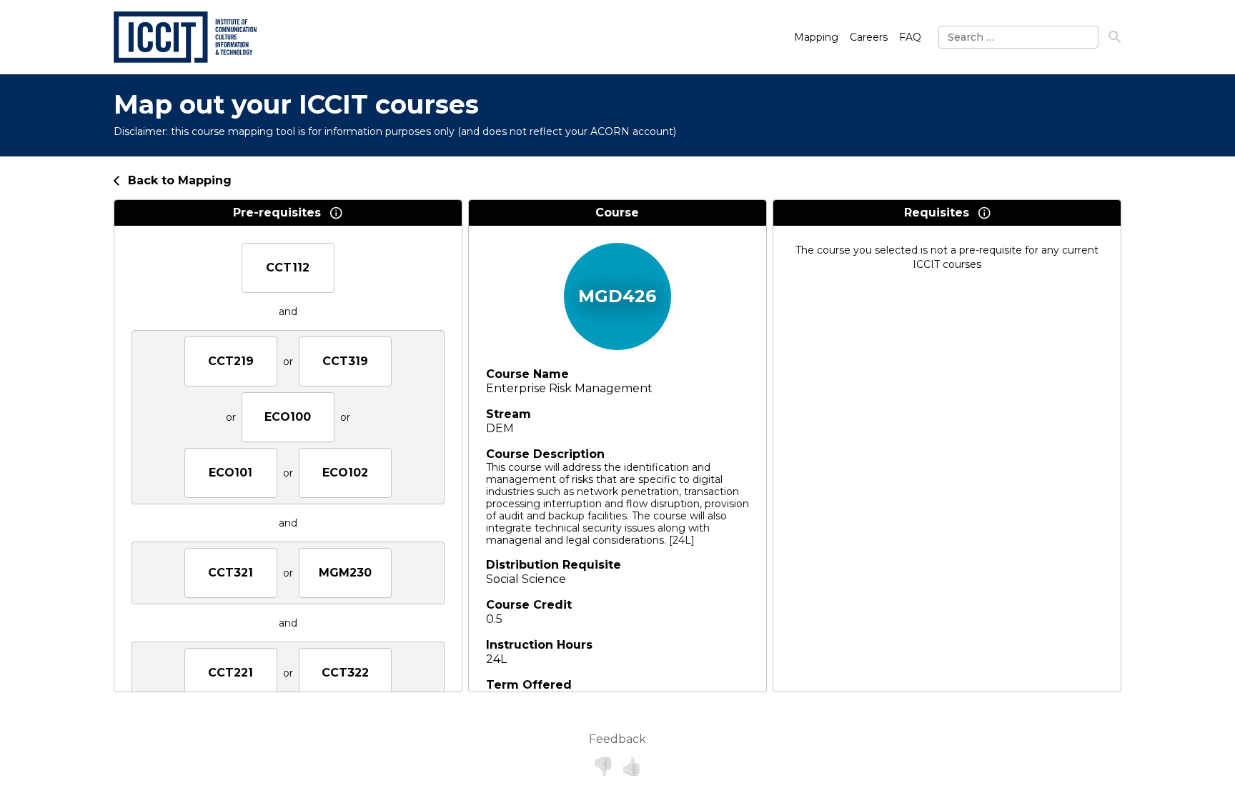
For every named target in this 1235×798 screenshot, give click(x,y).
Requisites (936, 212)
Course (617, 212)
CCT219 (231, 361)
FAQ (910, 37)
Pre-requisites (277, 212)
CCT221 (230, 672)
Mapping (816, 37)
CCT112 (287, 267)
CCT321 (230, 572)
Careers (869, 37)
